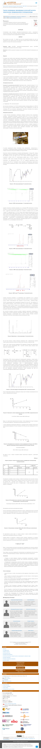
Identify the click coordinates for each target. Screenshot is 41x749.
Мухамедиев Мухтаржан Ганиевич (17, 609)
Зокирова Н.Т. (23, 16)
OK (36, 746)
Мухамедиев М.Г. (14, 16)
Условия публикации (7, 657)
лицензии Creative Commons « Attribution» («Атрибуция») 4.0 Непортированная (19, 739)
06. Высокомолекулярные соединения (15, 17)
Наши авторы (6, 687)
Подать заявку (21, 667)
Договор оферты (6, 660)
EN (22, 3)
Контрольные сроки (7, 653)
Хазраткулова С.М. (8, 16)
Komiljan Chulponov (31, 621)
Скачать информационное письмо (10, 703)
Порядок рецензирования (8, 654)
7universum (7, 678)
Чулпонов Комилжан (16, 621)
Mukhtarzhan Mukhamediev (30, 609)
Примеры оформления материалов (9, 658)
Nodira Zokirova (30, 630)
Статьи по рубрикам (7, 686)
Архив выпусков (6, 684)
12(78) (6, 17)
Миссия (5, 648)
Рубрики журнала (6, 651)
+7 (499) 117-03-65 (6, 677)
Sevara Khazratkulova (30, 599)
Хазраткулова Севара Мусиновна (16, 599)
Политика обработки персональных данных (20, 741)
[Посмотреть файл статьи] (35, 24)
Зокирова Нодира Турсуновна (17, 630)
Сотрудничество (6, 650)
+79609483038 (5, 679)
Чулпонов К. (19, 16)
